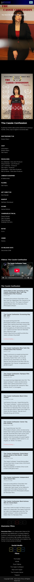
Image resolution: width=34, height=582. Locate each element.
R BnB (17, 561)
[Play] (3, 278)
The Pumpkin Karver (17, 572)
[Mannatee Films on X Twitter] (19, 550)
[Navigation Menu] (31, 2)
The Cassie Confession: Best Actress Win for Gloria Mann (16, 502)
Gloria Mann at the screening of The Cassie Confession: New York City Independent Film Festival (16, 292)
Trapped (17, 575)
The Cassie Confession (17, 567)
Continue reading (9, 339)
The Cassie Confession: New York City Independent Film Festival (16, 348)
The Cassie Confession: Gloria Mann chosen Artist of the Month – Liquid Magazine (16, 455)
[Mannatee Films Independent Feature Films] (6, 2)
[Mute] (28, 278)
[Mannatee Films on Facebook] (15, 550)
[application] (17, 270)
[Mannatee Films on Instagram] (23, 550)
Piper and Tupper (17, 569)
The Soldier (17, 559)
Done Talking (17, 564)
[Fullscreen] (31, 278)
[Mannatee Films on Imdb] (11, 550)
